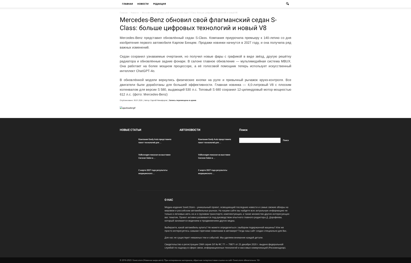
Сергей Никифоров (158, 100)
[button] (287, 4)
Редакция (159, 3)
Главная (127, 3)
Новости (143, 3)
